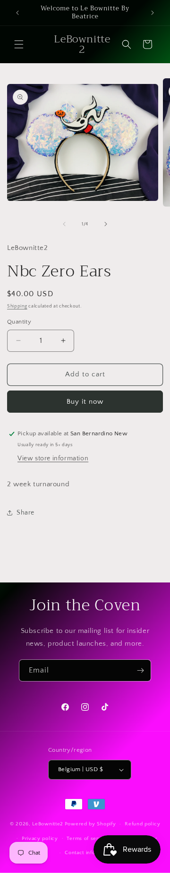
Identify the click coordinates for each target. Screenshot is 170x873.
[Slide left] (64, 224)
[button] (18, 44)
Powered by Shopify (90, 824)
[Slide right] (105, 224)
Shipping (17, 306)
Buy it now (85, 402)
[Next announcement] (152, 12)
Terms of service (88, 838)
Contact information (89, 853)
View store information (52, 458)
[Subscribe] (140, 670)
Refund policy (142, 824)
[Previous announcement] (17, 12)
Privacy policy (40, 838)
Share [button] (25, 512)
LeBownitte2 (47, 824)
